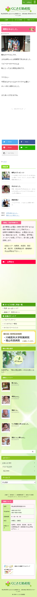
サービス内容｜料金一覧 (14, 305)
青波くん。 (15, 410)
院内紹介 (12, 494)
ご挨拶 (6, 19)
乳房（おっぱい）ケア (11, 308)
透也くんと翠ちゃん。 (19, 437)
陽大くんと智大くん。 (13, 215)
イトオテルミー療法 (10, 324)
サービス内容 (18, 19)
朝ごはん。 (15, 383)
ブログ (5, 161)
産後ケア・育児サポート (12, 312)
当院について (30, 19)
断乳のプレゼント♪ (18, 172)
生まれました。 (17, 186)
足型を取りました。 (12, 213)
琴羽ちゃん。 (16, 396)
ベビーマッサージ (10, 320)
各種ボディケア (10, 316)
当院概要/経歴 (20, 494)
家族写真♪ (15, 200)
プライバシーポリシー (23, 496)
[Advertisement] (18, 121)
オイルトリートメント (11, 327)
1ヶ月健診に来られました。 (21, 424)
